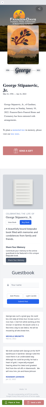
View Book (12, 222)
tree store (15, 133)
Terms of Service (29, 396)
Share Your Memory (16, 260)
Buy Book (25, 222)
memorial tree (18, 129)
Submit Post (23, 301)
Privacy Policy (16, 396)
